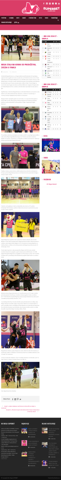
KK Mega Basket (52, 184)
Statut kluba (4, 458)
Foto (40, 18)
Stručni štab (32, 18)
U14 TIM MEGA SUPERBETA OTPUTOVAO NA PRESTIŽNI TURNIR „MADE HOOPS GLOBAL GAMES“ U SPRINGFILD (54, 448)
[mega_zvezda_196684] (20, 48)
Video (46, 18)
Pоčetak (3, 18)
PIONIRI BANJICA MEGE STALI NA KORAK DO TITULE (54, 463)
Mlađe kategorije (6, 22)
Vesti (17, 18)
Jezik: (16, 22)
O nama (11, 18)
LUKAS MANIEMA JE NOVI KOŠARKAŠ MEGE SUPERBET (33, 443)
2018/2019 (14, 72)
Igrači (24, 18)
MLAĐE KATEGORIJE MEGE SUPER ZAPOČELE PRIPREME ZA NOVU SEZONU (54, 432)
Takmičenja (54, 18)
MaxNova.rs (57, 478)
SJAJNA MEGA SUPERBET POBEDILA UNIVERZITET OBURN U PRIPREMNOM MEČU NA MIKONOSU (33, 457)
